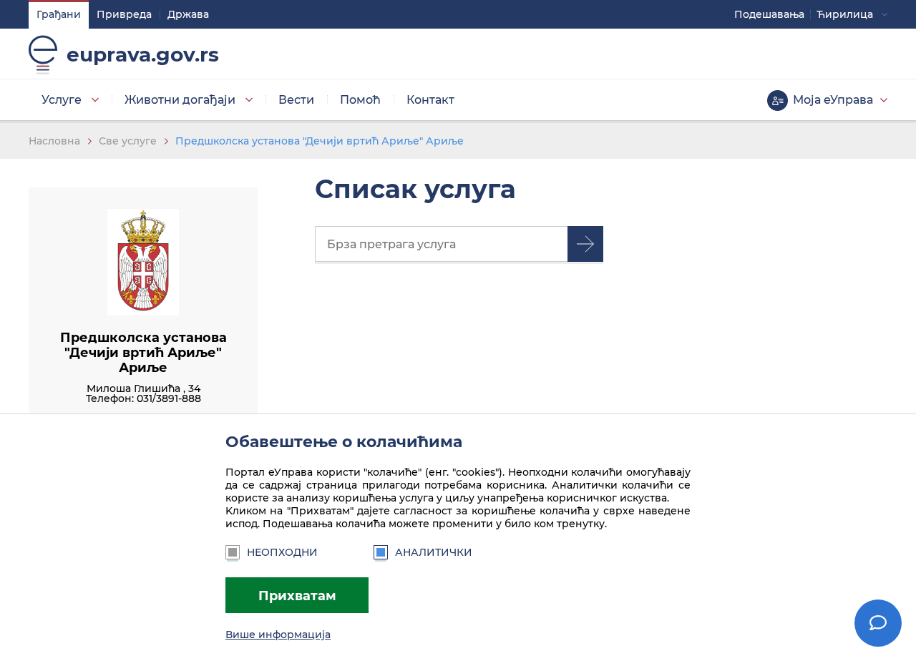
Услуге (62, 100)
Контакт (430, 100)
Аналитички (433, 552)
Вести (296, 100)
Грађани (58, 14)
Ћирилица (845, 14)
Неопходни (282, 552)
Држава (188, 14)
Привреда (124, 14)
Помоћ (360, 100)
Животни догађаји (180, 100)
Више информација (278, 634)
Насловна (54, 140)
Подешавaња (769, 14)
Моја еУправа (833, 100)
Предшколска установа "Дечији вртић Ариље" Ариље (319, 140)
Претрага (585, 244)
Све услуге (128, 140)
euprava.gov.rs (143, 54)
